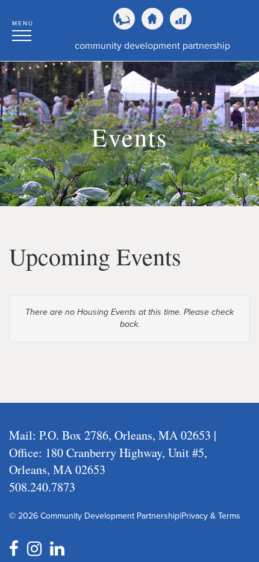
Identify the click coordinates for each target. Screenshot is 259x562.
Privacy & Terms (210, 516)
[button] (23, 29)
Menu (23, 23)
